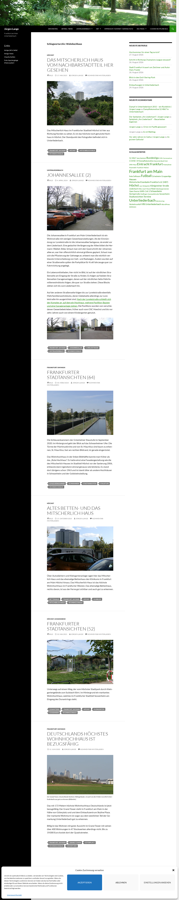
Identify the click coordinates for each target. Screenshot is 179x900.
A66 (138, 158)
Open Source (134, 191)
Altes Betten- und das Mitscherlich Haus (73, 510)
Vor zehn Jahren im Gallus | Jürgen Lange (146, 137)
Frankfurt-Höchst (143, 167)
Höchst (50, 55)
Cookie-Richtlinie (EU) (159, 29)
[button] (173, 870)
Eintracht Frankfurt (150, 164)
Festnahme (167, 165)
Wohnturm (72, 846)
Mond (148, 189)
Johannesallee (76, 348)
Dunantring (54, 709)
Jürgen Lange (11, 28)
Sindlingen (144, 194)
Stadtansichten (89, 483)
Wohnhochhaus (56, 154)
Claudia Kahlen (9, 57)
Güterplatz (90, 842)
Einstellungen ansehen (157, 882)
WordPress (166, 204)
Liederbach (133, 189)
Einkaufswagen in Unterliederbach (144, 85)
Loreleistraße (92, 348)
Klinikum (97, 599)
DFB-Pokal (133, 164)
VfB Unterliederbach (151, 204)
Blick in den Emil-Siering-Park (142, 77)
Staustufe (104, 483)
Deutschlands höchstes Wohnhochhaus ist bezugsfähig (77, 739)
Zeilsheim (132, 207)
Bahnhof (143, 158)
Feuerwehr (132, 167)
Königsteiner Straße (159, 185)
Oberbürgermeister (162, 189)
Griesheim (156, 176)
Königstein (146, 186)
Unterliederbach (83, 29)
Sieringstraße (134, 194)
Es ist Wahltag (149, 132)
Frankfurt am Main (57, 150)
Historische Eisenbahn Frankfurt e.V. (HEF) (148, 182)
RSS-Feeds (140, 29)
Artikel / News (67, 29)
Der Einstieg (53, 29)
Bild (51, 75)
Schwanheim (74, 483)
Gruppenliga (166, 176)
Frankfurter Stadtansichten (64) (71, 374)
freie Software (135, 176)
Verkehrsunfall (135, 204)
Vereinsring (160, 201)
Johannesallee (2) (69, 175)
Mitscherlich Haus (87, 150)
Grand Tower (75, 842)
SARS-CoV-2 (145, 191)
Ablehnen (121, 882)
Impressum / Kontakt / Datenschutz (118, 29)
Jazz (140, 186)
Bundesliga (152, 157)
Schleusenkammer (57, 483)
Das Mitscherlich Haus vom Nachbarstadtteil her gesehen (80, 65)
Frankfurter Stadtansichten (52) (71, 626)
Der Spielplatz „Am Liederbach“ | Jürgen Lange (149, 117)
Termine (147, 196)
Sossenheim (60, 619)
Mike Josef (142, 189)
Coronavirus (167, 158)
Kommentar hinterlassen (99, 75)
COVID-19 (134, 161)
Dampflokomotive (146, 161)
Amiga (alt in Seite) (10, 50)
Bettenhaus (54, 599)
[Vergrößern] (109, 84)
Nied (153, 189)
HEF (97, 29)
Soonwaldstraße (153, 194)
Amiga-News (8, 54)
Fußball (146, 176)
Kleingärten (99, 709)
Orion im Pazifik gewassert (154, 127)
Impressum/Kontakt (14, 895)
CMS (160, 158)
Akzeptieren (85, 882)
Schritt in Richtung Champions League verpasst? (150, 60)
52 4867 (132, 158)
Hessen (132, 179)
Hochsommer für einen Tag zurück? (144, 52)
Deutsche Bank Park (161, 161)
